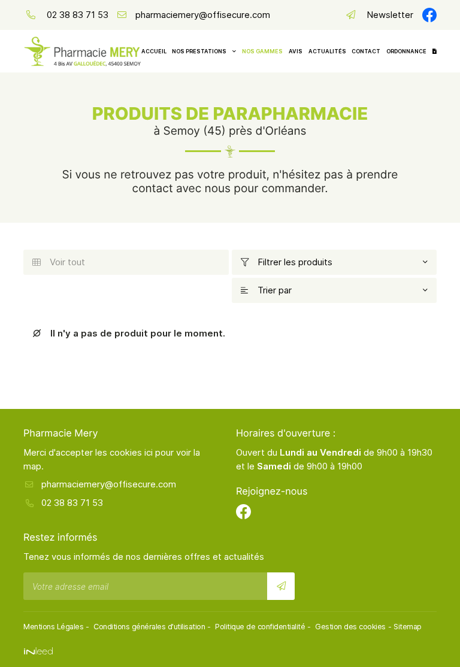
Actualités (327, 51)
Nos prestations (199, 51)
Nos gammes (262, 51)
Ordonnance (406, 51)
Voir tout (58, 262)
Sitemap (408, 626)
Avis (295, 51)
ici (148, 452)
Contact (366, 51)
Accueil (154, 51)
